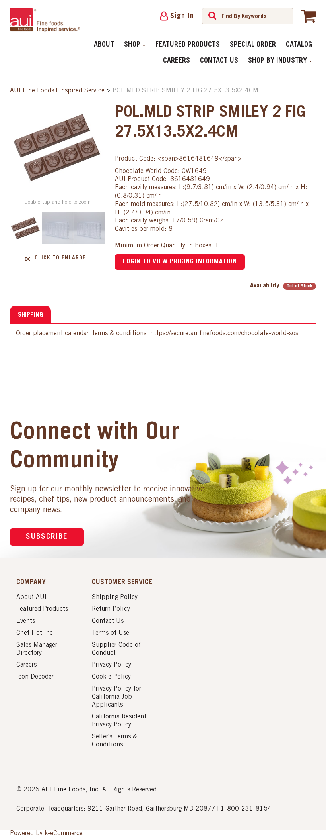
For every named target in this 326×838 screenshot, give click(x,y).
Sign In (182, 16)
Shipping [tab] (30, 315)
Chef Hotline (34, 633)
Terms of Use (110, 633)
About (104, 45)
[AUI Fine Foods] (45, 20)
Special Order (253, 45)
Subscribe (47, 537)
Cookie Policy (111, 677)
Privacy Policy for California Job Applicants (116, 697)
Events (25, 621)
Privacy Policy (111, 665)
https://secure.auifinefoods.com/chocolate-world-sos (224, 333)
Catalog (299, 45)
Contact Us (219, 61)
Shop (132, 45)
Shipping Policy (115, 597)
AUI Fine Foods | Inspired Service (57, 91)
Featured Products (187, 45)
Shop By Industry (277, 61)
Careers (176, 61)
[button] (308, 16)
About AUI (31, 597)
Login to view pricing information (180, 262)
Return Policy (111, 609)
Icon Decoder (35, 677)
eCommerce (66, 833)
